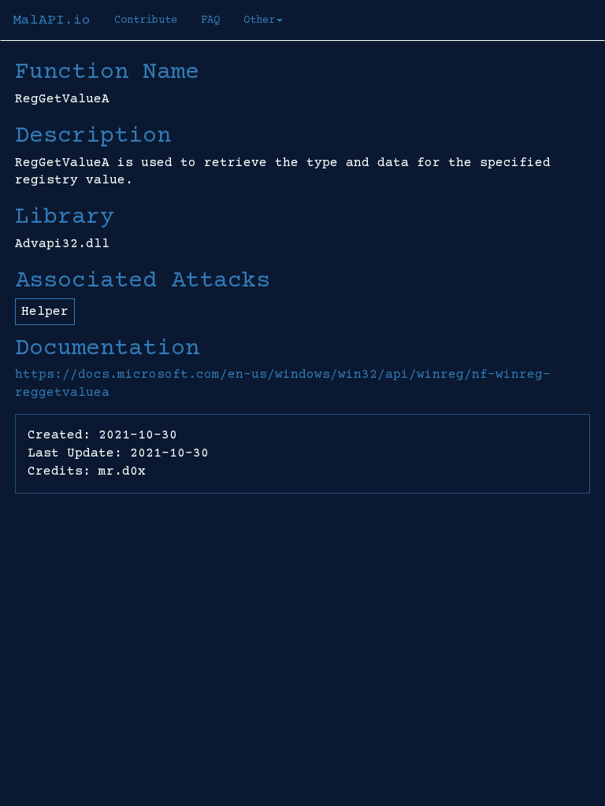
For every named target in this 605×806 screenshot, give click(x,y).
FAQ (210, 20)
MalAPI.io (52, 20)
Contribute (145, 20)
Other (259, 20)
